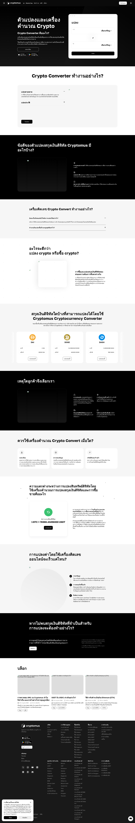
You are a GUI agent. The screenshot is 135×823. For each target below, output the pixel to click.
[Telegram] (23, 772)
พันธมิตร (24, 817)
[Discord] (32, 772)
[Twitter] (23, 767)
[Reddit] (28, 772)
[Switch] (93, 38)
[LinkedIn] (37, 767)
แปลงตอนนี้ (32, 359)
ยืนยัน (10, 817)
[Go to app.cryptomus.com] (14, 3)
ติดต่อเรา (33, 648)
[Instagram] (28, 767)
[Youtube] (32, 767)
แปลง (92, 53)
